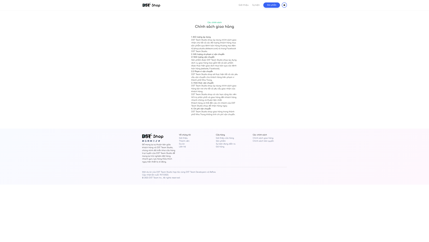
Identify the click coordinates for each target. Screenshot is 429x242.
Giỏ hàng (220, 147)
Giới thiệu (244, 5)
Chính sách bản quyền (263, 141)
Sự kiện (256, 5)
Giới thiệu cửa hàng (225, 138)
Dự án (182, 144)
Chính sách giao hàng (263, 138)
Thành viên (184, 141)
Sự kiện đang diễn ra (225, 144)
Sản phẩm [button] (271, 5)
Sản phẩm (221, 141)
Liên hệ (182, 147)
